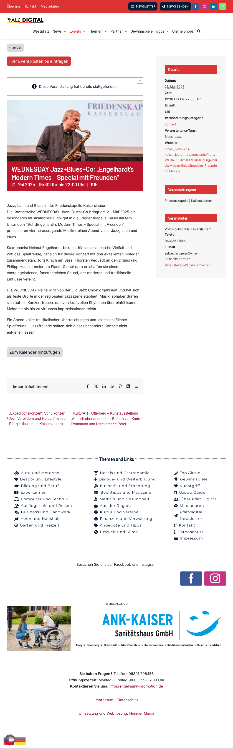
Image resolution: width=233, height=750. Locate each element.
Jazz (178, 136)
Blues (169, 136)
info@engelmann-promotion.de (136, 686)
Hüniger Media (141, 713)
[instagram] (204, 6)
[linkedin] (213, 6)
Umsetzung (88, 713)
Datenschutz (128, 700)
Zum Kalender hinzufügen (34, 352)
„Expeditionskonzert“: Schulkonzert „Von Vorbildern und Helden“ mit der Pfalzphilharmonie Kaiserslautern (38, 418)
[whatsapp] (222, 6)
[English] (9, 740)
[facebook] (195, 6)
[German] (20, 740)
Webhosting (117, 713)
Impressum (104, 700)
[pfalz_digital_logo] (25, 19)
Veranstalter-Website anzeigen (187, 265)
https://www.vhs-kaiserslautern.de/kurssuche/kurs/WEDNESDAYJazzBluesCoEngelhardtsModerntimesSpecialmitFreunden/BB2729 (191, 160)
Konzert (170, 124)
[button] (198, 31)
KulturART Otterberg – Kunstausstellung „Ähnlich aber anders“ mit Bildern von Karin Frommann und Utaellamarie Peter (105, 418)
